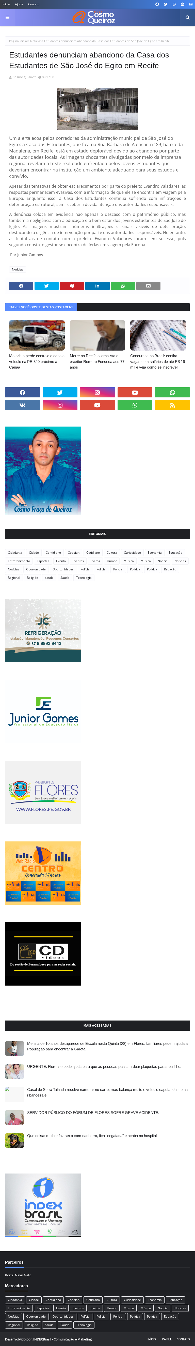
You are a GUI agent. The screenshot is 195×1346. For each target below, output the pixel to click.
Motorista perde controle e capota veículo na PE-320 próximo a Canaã (36, 361)
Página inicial (18, 41)
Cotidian (73, 552)
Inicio (6, 4)
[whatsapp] (174, 4)
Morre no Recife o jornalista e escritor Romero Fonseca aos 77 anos (97, 361)
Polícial (118, 569)
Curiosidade (132, 552)
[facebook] (157, 4)
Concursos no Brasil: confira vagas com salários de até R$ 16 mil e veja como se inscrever (157, 361)
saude (49, 577)
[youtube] (135, 392)
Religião (32, 577)
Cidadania (15, 552)
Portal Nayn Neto (18, 1275)
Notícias (36, 41)
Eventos (78, 561)
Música (146, 561)
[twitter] (166, 4)
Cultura (112, 552)
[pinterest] (183, 4)
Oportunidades (63, 569)
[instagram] (190, 4)
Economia (155, 552)
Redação (170, 569)
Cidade (34, 552)
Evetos (95, 561)
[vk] (22, 405)
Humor (112, 561)
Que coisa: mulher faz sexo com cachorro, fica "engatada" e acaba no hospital (92, 1135)
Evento (61, 561)
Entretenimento (19, 561)
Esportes (43, 561)
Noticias (180, 561)
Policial (101, 569)
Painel (167, 1339)
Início (152, 1339)
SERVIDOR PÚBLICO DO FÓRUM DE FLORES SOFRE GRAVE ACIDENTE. (93, 1112)
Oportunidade (36, 569)
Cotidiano (93, 552)
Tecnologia (84, 577)
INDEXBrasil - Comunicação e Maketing (62, 1339)
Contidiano (53, 552)
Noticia (163, 561)
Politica (135, 569)
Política (152, 569)
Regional (14, 577)
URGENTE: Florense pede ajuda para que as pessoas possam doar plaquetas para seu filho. (104, 1066)
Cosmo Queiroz (24, 77)
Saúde (64, 577)
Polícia (85, 569)
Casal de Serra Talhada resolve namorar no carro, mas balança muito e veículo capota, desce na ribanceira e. (107, 1092)
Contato (33, 4)
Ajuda (19, 4)
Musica (129, 561)
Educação (175, 552)
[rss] (172, 405)
